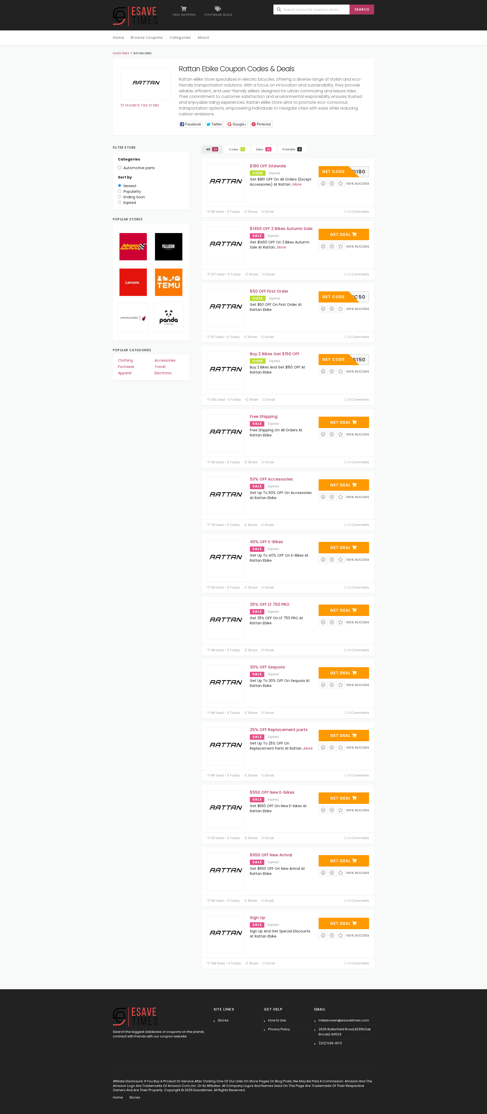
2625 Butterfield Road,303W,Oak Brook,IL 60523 (345, 1031)
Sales (263, 149)
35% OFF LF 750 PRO (269, 604)
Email (269, 211)
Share (252, 211)
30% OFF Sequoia (267, 667)
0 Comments (358, 211)
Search (362, 9)
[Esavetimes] (135, 15)
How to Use (277, 1020)
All (211, 149)
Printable (291, 149)
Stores (223, 1020)
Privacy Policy (279, 1029)
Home (118, 37)
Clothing (125, 360)
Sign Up (257, 918)
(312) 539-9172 (330, 1043)
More (297, 184)
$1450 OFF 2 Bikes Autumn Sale (281, 229)
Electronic (163, 373)
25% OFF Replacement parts (279, 730)
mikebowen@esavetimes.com (344, 1020)
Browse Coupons (147, 37)
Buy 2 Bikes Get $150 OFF (275, 354)
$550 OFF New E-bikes (272, 792)
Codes (236, 149)
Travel (159, 366)
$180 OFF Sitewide (268, 166)
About (203, 37)
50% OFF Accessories (271, 479)
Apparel (124, 373)
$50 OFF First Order (269, 291)
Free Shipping (263, 416)
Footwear (126, 366)
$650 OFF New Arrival (271, 855)
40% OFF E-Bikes (266, 542)
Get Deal (341, 234)
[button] (191, 124)
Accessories (165, 360)
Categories (180, 37)
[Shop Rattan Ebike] (145, 83)
